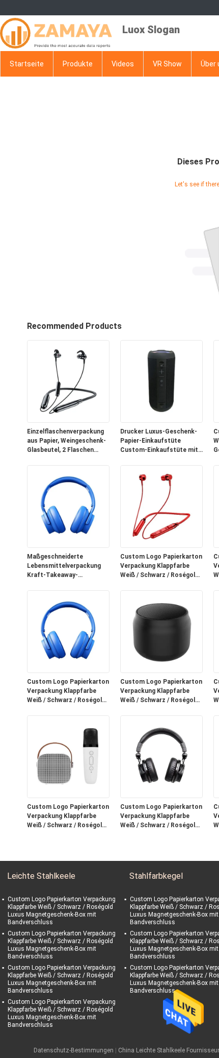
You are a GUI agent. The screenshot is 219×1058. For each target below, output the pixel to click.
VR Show (167, 64)
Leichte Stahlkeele (41, 876)
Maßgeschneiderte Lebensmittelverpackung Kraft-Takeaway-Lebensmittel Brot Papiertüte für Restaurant (66, 566)
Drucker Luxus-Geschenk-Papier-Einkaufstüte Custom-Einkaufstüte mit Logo (159, 441)
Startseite (27, 64)
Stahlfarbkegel (156, 876)
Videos (123, 64)
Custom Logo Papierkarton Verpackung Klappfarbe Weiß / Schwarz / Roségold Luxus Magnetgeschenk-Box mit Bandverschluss (161, 566)
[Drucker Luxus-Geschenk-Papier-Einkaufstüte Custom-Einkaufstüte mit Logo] (161, 380)
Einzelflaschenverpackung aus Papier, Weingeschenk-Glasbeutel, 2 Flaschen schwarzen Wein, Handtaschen (66, 441)
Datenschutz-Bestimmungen (74, 1050)
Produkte (78, 64)
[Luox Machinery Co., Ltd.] (56, 33)
